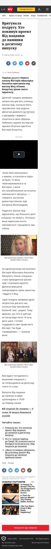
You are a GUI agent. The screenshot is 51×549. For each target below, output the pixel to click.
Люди (33, 15)
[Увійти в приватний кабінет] (39, 9)
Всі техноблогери (8, 542)
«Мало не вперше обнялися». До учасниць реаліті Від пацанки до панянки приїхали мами (20, 454)
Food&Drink (42, 15)
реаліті (15, 77)
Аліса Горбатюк (13, 72)
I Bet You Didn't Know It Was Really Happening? (27, 509)
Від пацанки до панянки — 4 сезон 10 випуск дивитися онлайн (17, 412)
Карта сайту (12, 539)
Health (26, 15)
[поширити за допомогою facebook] (8, 63)
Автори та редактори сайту (12, 545)
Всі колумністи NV (26, 539)
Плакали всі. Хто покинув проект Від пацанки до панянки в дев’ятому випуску (18, 431)
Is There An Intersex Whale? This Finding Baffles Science (27, 498)
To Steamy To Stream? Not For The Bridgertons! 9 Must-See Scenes (27, 489)
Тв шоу (11, 463)
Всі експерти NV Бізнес (40, 542)
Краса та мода (15, 15)
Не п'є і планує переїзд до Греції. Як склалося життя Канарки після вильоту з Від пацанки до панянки (20, 443)
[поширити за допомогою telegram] (21, 63)
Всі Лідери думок (42, 539)
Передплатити (26, 9)
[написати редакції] (27, 63)
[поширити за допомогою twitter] (15, 63)
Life (4, 15)
